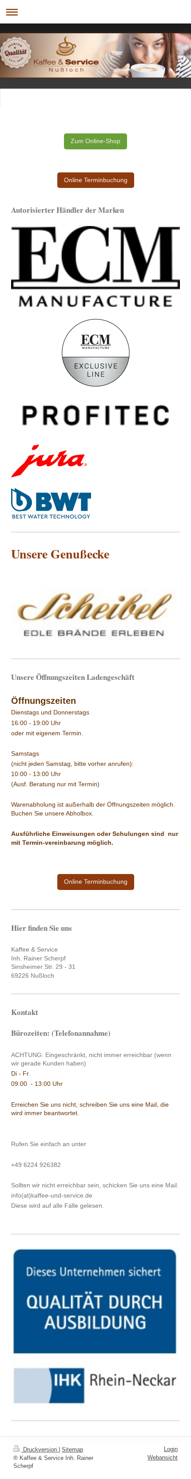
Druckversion (40, 1449)
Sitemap (72, 1449)
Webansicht (162, 1457)
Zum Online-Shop (95, 140)
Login (171, 1449)
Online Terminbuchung (95, 179)
